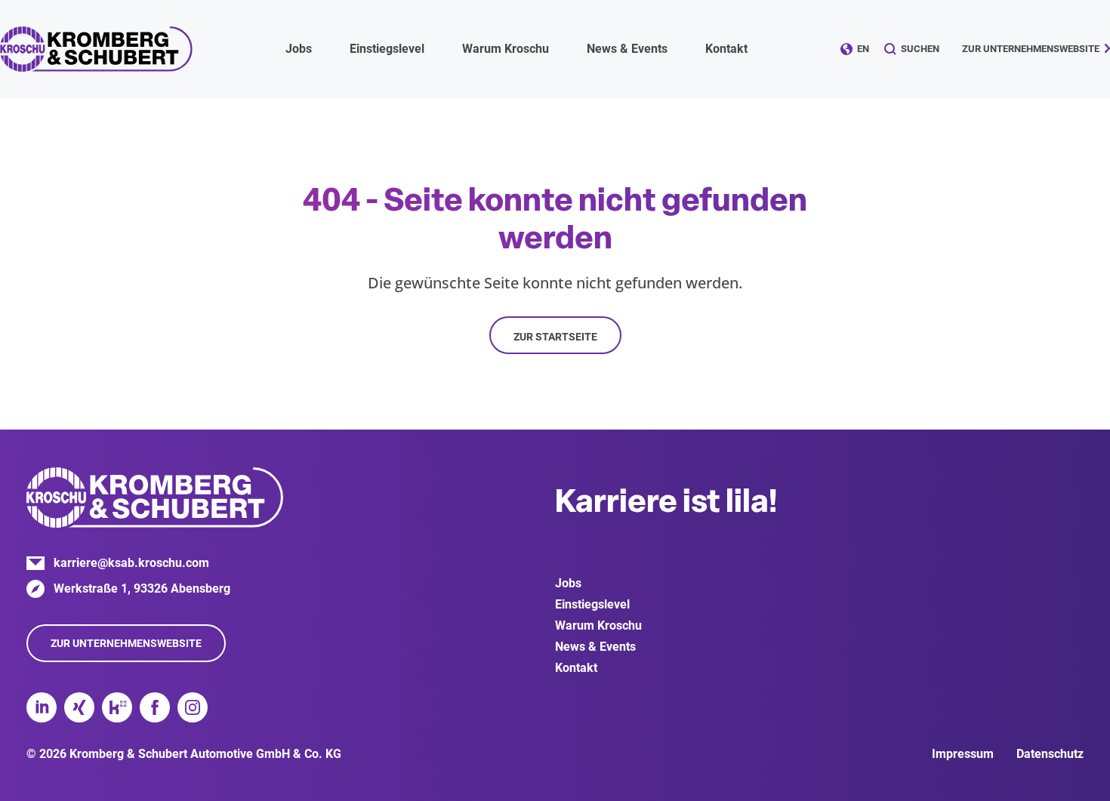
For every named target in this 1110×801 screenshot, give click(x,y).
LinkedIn (41, 707)
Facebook (155, 707)
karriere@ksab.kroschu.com (131, 563)
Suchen (920, 48)
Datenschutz (1050, 754)
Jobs (568, 583)
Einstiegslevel (592, 604)
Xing (79, 707)
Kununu (117, 707)
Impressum (963, 754)
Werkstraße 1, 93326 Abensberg (142, 588)
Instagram (192, 707)
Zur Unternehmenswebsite (1030, 48)
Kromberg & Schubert (96, 49)
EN (863, 48)
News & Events (595, 646)
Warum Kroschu (598, 625)
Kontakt (726, 49)
